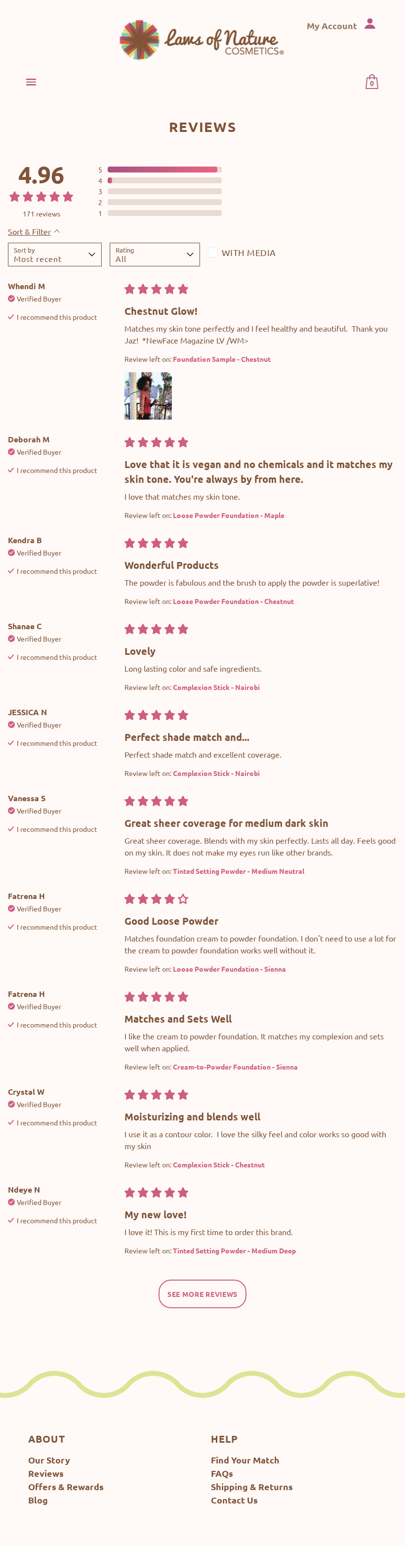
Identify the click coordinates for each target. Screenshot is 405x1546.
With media (249, 252)
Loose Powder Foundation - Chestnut (233, 601)
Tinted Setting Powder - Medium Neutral (238, 870)
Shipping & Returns (252, 1486)
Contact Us (234, 1499)
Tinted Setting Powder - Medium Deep (234, 1250)
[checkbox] (253, 254)
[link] (203, 39)
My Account (333, 25)
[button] (160, 169)
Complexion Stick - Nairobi (216, 687)
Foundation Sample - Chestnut (222, 358)
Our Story (49, 1459)
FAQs (222, 1473)
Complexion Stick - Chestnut (219, 1164)
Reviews (46, 1473)
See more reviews (202, 1293)
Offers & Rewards (66, 1486)
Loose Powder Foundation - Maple (228, 515)
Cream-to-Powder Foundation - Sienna (235, 1066)
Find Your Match (245, 1459)
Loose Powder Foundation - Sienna (229, 968)
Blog (38, 1499)
